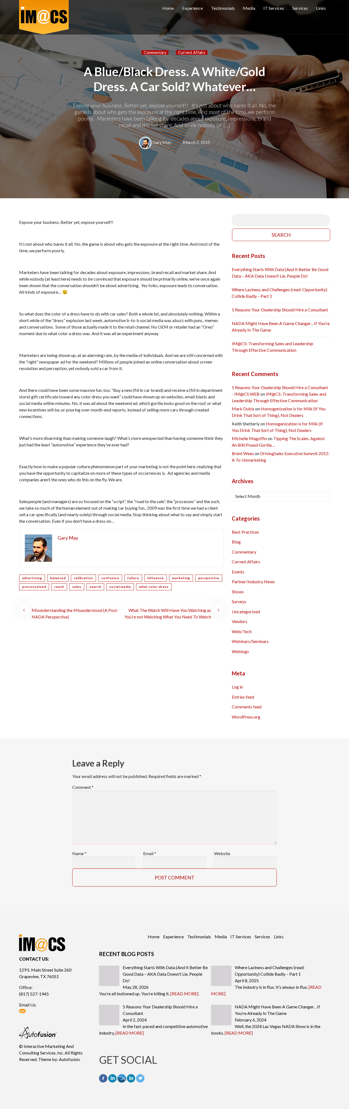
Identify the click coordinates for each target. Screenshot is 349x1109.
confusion (110, 578)
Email (149, 853)
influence (155, 578)
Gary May (161, 142)
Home (168, 8)
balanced (58, 578)
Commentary (155, 52)
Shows (238, 591)
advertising (32, 578)
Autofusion (69, 1059)
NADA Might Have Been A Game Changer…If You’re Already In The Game (281, 326)
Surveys (239, 601)
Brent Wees (243, 453)
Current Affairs (191, 52)
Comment (83, 787)
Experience (192, 8)
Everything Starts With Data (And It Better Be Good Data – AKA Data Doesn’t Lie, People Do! (280, 272)
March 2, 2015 (196, 142)
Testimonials (223, 8)
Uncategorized (246, 611)
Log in (237, 686)
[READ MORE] (184, 993)
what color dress (154, 587)
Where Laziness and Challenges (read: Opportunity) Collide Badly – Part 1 (279, 293)
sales (76, 587)
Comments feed (246, 706)
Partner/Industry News (253, 581)
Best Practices (245, 531)
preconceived (34, 587)
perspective (208, 578)
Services (300, 8)
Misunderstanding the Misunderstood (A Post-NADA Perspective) (75, 613)
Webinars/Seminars (250, 641)
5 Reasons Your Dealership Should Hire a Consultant (280, 309)
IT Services (273, 8)
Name (79, 853)
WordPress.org (246, 716)
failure (133, 578)
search (95, 587)
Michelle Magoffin (249, 438)
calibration (83, 578)
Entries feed (243, 696)
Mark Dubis (243, 408)
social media (120, 587)
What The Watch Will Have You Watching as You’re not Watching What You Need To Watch (167, 613)
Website (222, 853)
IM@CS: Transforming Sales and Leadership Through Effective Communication (272, 347)
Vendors (239, 621)
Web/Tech (242, 631)
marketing (181, 578)
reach (59, 587)
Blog (236, 541)
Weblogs (240, 651)
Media (249, 8)
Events (238, 571)
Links (321, 8)
